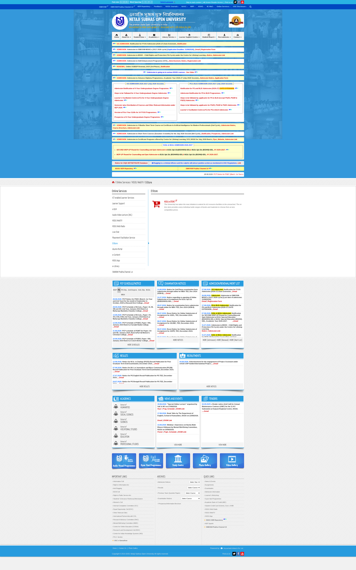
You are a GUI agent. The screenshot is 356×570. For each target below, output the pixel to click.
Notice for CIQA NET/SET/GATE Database (131, 163)
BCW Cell (116, 492)
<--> (150, 2)
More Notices (178, 340)
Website (221, 139)
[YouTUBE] (242, 2)
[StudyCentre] (178, 460)
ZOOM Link (180, 409)
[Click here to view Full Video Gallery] (232, 460)
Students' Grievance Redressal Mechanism (127, 499)
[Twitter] (235, 2)
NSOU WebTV (117, 220)
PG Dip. (124, 290)
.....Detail (167, 293)
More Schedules (134, 344)
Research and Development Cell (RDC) (126, 530)
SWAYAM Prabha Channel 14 (122, 7)
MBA (123, 295)
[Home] (120, 26)
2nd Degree (132, 290)
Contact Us (122, 548)
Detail (197, 50)
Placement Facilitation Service (123, 237)
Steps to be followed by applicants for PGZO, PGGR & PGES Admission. (208, 105)
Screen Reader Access (214, 2)
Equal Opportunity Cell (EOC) (122, 509)
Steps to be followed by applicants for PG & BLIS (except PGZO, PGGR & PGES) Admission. (208, 99)
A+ (127, 2)
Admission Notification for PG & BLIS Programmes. (200, 93)
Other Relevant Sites (119, 513)
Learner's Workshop (211, 495)
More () (209, 340)
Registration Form (208, 50)
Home (115, 548)
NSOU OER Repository (140, 169)
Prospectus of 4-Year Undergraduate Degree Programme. (137, 117)
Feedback (158, 7)
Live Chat (115, 232)
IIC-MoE (210, 7)
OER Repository (144, 7)
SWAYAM (103, 7)
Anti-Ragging (117, 488)
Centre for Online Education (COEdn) (125, 527)
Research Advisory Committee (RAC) (125, 520)
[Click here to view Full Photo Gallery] (205, 460)
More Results (145, 386)
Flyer (215, 139)
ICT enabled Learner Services (123, 197)
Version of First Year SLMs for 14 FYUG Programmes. (135, 112)
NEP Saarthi (208, 524)
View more (178, 444)
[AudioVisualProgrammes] (124, 461)
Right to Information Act (120, 485)
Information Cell (118, 481)
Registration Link (194, 61)
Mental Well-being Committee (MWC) (125, 523)
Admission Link (219, 55)
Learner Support (118, 203)
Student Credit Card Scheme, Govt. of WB (218, 506)
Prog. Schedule (169, 409)
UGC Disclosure (240, 7)
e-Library (115, 266)
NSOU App (116, 260)
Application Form (221, 78)
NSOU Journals (172, 7)
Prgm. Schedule (170, 432)
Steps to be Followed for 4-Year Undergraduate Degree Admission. (140, 93)
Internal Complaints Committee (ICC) (125, 506)
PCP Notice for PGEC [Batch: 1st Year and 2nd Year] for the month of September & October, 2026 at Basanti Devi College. (238, 174)
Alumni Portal (117, 249)
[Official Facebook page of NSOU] (238, 2)
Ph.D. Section (117, 537)
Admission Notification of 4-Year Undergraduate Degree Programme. (141, 88)
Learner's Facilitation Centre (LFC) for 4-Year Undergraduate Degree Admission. (141, 99)
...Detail (146, 303)
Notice (209, 55)
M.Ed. (148, 290)
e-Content (116, 254)
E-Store (115, 243)
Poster (160, 432)
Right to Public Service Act (121, 495)
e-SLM (114, 209)
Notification (181, 44)
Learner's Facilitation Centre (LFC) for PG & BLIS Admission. (204, 110)
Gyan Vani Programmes (212, 499)
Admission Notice (207, 78)
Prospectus (216, 134)
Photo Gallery (133, 548)
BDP (115, 290)
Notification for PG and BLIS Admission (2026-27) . (207, 88)
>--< (143, 2)
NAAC (184, 7)
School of (125, 406)
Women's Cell (117, 502)
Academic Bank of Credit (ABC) (215, 502)
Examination (208, 488)
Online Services (224, 7)
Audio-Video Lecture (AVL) (122, 214)
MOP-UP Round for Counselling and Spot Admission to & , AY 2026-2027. (167, 155)
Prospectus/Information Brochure (169, 504)
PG (119, 290)
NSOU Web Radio (118, 226)
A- (121, 2)
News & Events (210, 481)
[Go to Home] (113, 182)
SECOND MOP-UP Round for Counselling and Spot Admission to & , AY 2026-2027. (171, 150)
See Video (175, 72)
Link (239, 163)
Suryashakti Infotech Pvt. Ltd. (233, 548)
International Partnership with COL (124, 516)
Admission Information (212, 492)
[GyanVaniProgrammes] (151, 460)
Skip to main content (193, 2)
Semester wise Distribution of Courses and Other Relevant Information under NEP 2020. (144, 106)
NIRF (193, 7)
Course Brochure (120, 128)
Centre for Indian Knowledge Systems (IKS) (127, 534)
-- (147, 2)
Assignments (209, 485)
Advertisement (175, 61)
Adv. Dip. (141, 290)
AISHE (201, 7)
